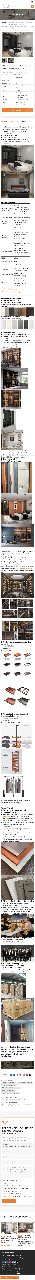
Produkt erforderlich (10, 1180)
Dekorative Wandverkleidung (12, 1194)
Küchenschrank (8, 1183)
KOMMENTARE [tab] (25, 121)
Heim (5, 22)
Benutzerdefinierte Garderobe (10, 1093)
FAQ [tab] (18, 121)
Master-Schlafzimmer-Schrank (17, 24)
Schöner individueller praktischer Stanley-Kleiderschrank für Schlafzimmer (17, 1146)
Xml (21, 1269)
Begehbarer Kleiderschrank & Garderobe (20, 22)
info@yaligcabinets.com (13, 1255)
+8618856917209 (9, 1253)
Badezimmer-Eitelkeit (10, 1188)
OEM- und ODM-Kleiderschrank (11, 1088)
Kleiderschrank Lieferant (25, 1082)
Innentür (6, 1191)
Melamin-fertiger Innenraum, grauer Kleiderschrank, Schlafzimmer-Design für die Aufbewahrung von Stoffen (25, 1237)
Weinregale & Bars (17, 1191)
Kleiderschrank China (8, 1090)
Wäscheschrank (23, 1188)
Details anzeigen (6, 1245)
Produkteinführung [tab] (8, 121)
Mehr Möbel (27, 1196)
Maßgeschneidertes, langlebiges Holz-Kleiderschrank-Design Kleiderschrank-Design (8, 1237)
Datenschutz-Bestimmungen (10, 1271)
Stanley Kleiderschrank (8, 1082)
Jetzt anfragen (16, 110)
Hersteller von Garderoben (9, 1085)
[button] (3, 1234)
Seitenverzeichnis (14, 1269)
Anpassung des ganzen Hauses (13, 1196)
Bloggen (4, 1269)
